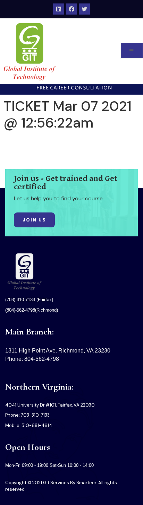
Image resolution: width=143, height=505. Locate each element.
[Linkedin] (58, 9)
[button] (71, 88)
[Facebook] (71, 9)
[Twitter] (84, 9)
